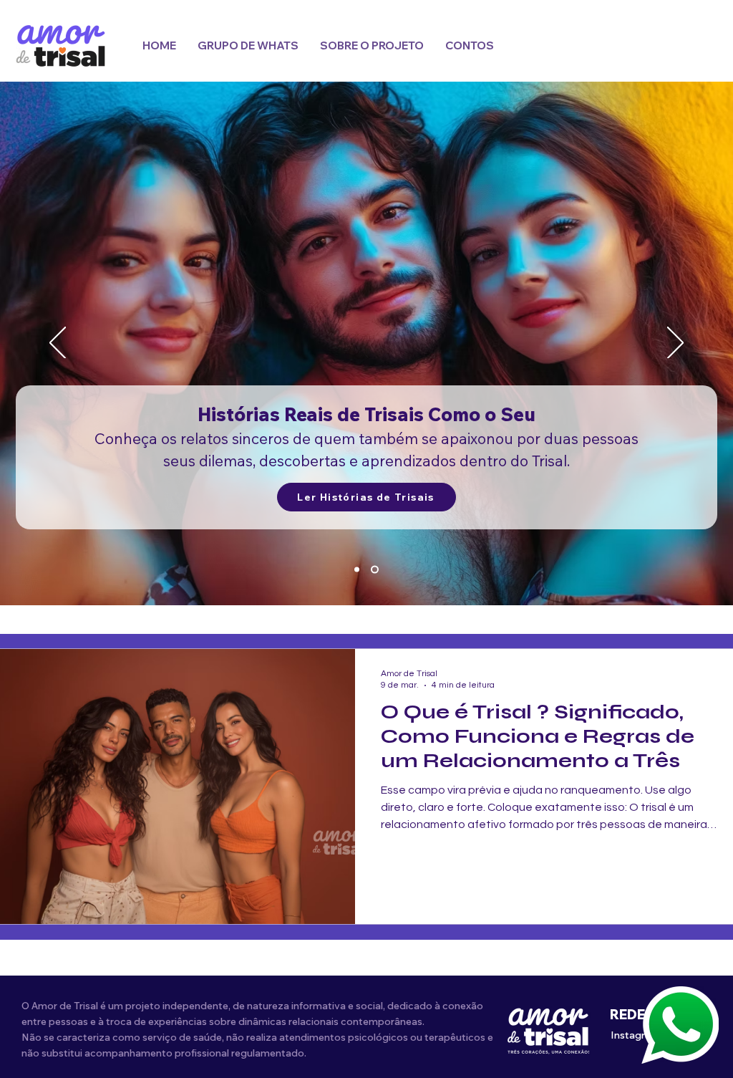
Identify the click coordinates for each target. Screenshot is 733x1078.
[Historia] (375, 570)
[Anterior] (57, 344)
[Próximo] (675, 344)
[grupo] (356, 569)
